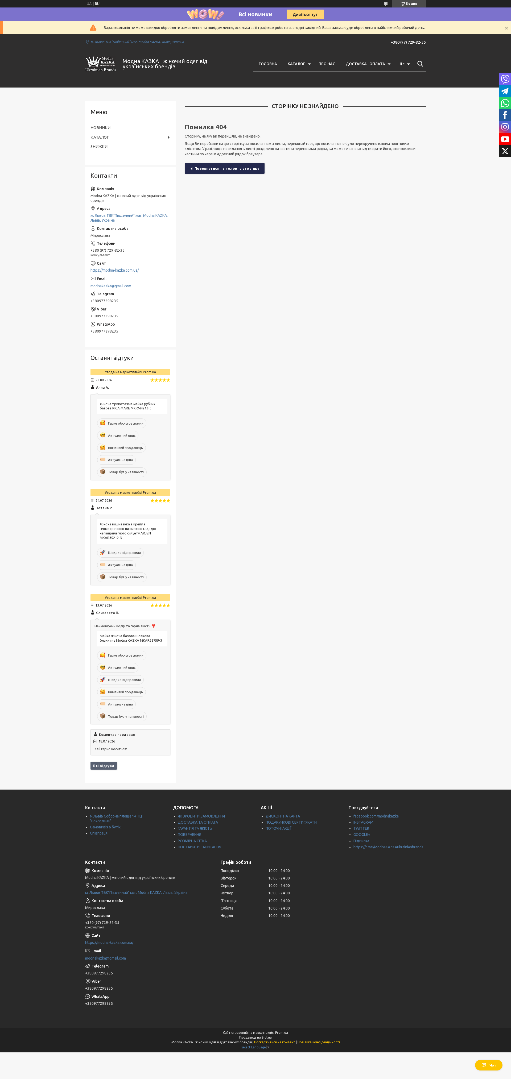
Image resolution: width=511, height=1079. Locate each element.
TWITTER (361, 828)
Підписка (361, 841)
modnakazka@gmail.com (110, 286)
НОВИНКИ (100, 127)
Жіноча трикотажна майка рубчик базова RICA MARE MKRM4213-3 (127, 406)
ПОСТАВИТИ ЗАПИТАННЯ (199, 847)
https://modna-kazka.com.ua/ (114, 270)
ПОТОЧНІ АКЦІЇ (278, 828)
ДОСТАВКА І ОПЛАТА (365, 64)
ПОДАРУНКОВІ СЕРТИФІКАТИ (291, 822)
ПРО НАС (327, 64)
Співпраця (99, 833)
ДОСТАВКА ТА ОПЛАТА (198, 822)
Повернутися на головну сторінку (227, 168)
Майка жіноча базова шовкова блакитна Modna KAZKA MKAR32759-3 (131, 638)
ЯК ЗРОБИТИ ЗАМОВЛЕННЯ (201, 816)
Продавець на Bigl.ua (255, 1037)
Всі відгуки (103, 765)
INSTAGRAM (363, 822)
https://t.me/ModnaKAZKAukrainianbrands (388, 847)
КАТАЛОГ (296, 64)
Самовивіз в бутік (105, 827)
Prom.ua (281, 1032)
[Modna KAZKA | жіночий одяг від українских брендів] (100, 64)
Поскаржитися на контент (274, 1042)
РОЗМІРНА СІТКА (192, 841)
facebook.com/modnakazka (376, 816)
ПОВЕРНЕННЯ (189, 834)
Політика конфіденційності (319, 1042)
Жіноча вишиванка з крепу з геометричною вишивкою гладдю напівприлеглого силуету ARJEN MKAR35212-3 (128, 531)
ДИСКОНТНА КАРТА (283, 816)
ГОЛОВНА (268, 64)
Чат (492, 1065)
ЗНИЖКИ (99, 146)
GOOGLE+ (361, 834)
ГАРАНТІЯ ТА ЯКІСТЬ (195, 828)
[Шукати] (419, 64)
